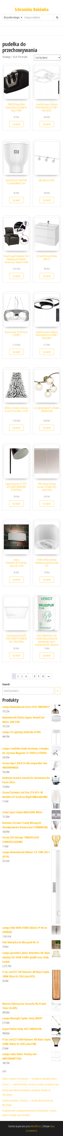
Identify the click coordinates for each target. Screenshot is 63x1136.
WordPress (36, 1126)
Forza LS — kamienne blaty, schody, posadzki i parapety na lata (30, 1084)
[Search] (58, 690)
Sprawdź (16, 124)
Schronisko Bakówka (31, 9)
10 (43, 676)
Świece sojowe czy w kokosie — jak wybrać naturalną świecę (29, 1078)
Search (6, 684)
